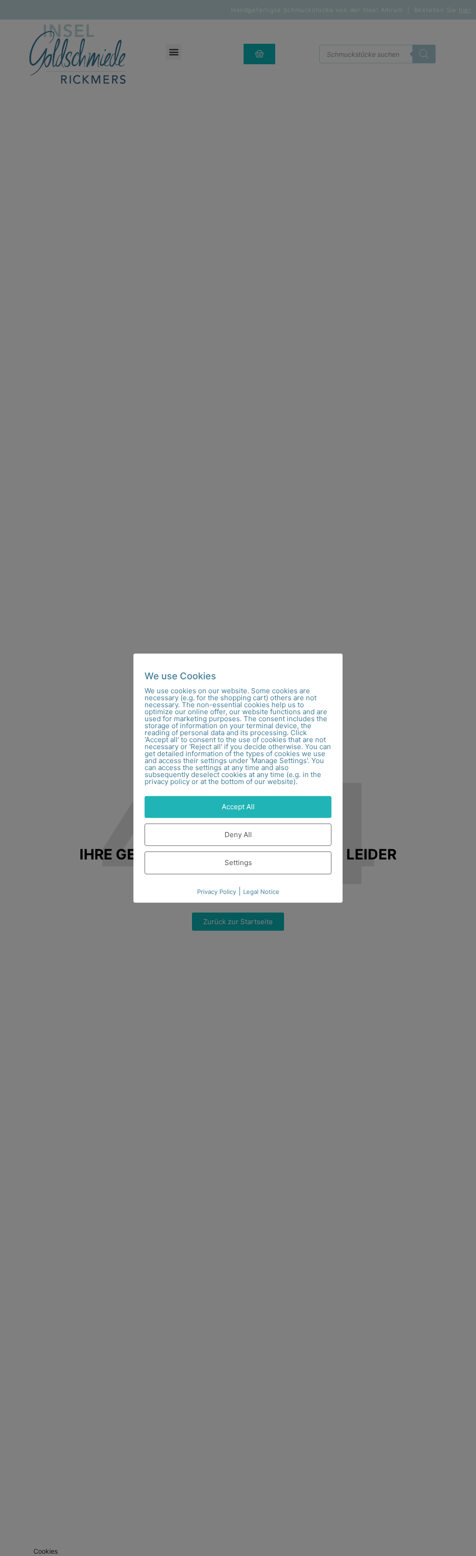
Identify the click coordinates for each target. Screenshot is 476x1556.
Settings (238, 862)
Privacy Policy (216, 891)
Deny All (238, 834)
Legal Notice (261, 891)
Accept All (238, 806)
